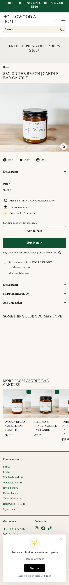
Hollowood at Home (20, 19)
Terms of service (12, 498)
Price (6, 183)
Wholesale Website (13, 477)
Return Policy (10, 493)
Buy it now (34, 242)
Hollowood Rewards (14, 503)
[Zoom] (63, 146)
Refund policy (10, 488)
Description (10, 171)
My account (9, 509)
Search (6, 466)
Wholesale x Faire (12, 482)
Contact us (8, 472)
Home (6, 67)
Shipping (8, 223)
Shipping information (16, 293)
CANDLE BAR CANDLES (26, 382)
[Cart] (55, 19)
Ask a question (12, 302)
